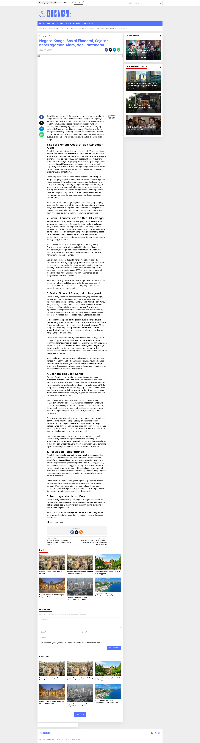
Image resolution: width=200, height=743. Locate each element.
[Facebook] (72, 532)
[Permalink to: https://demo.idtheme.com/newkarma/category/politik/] (159, 36)
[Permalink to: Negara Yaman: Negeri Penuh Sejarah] (52, 562)
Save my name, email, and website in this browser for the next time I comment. (71, 643)
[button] (160, 3)
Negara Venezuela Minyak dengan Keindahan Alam (77, 598)
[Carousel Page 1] (142, 57)
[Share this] (106, 50)
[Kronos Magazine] (55, 13)
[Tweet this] (110, 50)
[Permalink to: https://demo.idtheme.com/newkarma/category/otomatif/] (159, 66)
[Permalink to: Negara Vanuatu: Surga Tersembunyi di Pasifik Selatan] (108, 585)
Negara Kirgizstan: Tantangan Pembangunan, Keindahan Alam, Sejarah (59, 541)
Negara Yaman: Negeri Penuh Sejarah (50, 573)
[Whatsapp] (118, 50)
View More (80, 714)
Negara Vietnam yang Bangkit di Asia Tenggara (107, 573)
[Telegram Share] (114, 50)
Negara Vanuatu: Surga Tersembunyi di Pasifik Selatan (106, 595)
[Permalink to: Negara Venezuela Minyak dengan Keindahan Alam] (80, 586)
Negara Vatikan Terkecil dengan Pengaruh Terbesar (51, 596)
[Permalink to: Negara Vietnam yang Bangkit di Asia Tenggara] (108, 562)
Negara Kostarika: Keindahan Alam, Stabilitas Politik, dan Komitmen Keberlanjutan (93, 541)
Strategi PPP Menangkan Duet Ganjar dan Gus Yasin (141, 51)
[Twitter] (76, 532)
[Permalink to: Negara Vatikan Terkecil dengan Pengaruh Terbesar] (52, 585)
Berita (41, 50)
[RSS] (81, 532)
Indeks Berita (76, 740)
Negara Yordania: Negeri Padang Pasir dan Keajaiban (80, 573)
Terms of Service (63, 740)
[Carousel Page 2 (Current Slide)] (145, 57)
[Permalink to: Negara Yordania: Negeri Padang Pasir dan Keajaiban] (80, 562)
